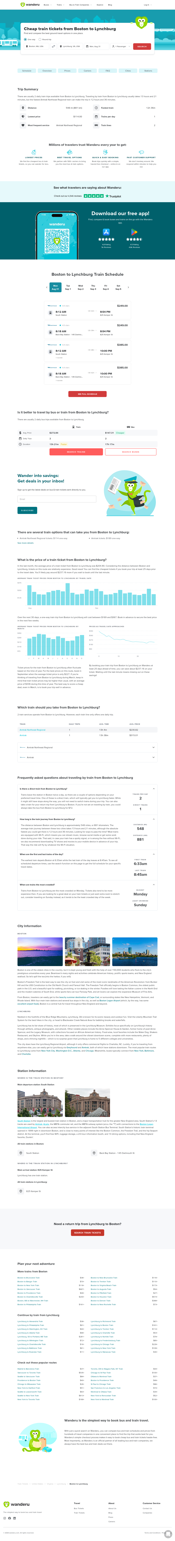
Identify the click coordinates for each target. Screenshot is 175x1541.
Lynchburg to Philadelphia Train (31, 1325)
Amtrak (23, 735)
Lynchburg (61, 1484)
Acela (46, 1124)
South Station (24, 1121)
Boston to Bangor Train (27, 1281)
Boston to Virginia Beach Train (103, 1285)
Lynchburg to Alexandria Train (30, 1321)
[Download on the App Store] (106, 232)
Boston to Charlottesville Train (30, 1297)
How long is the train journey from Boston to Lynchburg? (47, 819)
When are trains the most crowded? (37, 884)
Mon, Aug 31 (95, 46)
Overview (47, 70)
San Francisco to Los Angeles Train (106, 1388)
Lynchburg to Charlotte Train (103, 1333)
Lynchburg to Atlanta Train (29, 1333)
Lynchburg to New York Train (103, 1348)
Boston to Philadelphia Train (29, 1304)
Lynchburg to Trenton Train (102, 1329)
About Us (112, 1508)
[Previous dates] (46, 287)
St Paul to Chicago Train (101, 1384)
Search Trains (76, 452)
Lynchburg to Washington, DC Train (32, 1329)
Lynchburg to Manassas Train (103, 1352)
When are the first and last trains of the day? (41, 854)
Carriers (87, 70)
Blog (110, 5)
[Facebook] (9, 1518)
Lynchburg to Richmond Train (103, 1321)
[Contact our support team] (168, 1534)
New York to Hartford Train (29, 1388)
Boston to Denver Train (100, 1301)
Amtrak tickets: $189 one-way (105, 538)
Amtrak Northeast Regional (32, 730)
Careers (111, 1521)
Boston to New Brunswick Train (104, 1278)
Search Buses (130, 452)
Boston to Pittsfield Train (101, 1293)
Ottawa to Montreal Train (101, 1376)
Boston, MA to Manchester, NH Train (33, 1301)
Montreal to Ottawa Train (101, 1392)
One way (31, 39)
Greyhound (72, 1047)
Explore (100, 5)
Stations (148, 70)
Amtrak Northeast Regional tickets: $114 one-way (43, 538)
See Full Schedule (87, 394)
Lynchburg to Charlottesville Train (32, 1344)
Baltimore (149, 1050)
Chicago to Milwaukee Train (29, 1384)
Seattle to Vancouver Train (29, 1376)
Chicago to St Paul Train (101, 1373)
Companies (147, 1513)
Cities (128, 70)
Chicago (90, 1050)
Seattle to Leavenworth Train (30, 1392)
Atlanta (76, 1050)
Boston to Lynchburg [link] (79, 1484)
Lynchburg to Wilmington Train (30, 1340)
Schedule (26, 70)
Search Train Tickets (87, 1232)
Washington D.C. (64, 1050)
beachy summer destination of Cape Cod (79, 997)
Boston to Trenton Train (101, 1281)
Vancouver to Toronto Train (29, 1373)
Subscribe (27, 510)
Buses (46, 5)
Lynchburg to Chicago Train (102, 1344)
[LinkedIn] (14, 1518)
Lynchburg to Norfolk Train (102, 1337)
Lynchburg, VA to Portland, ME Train (33, 1337)
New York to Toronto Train (29, 1399)
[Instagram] (4, 1518)
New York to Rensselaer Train (103, 1395)
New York (138, 1050)
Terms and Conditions (153, 1533)
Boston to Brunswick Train (29, 1278)
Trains (59, 5)
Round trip (46, 39)
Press (110, 1517)
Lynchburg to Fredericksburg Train (105, 1340)
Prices (67, 70)
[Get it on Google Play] (134, 232)
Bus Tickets (79, 1508)
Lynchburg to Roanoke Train (29, 1352)
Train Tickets (23, 1484)
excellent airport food (28, 1004)
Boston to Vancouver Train (29, 1289)
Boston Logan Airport (110, 1000)
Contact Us (147, 1508)
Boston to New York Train (28, 1285)
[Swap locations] (53, 46)
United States (37, 1484)
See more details (25, 543)
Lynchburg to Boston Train (102, 1325)
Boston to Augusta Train (101, 1289)
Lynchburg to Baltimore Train (30, 1348)
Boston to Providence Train (29, 1293)
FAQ (108, 70)
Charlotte (26, 1054)
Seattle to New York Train (28, 1395)
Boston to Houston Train (101, 1297)
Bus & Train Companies (79, 5)
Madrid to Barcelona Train (28, 1369)
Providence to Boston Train (29, 1380)
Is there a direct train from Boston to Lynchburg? (43, 788)
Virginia (50, 1484)
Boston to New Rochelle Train (103, 1304)
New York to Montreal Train (102, 1399)
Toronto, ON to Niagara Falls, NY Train (107, 1369)
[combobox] (36, 46)
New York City (48, 1050)
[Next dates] (128, 287)
